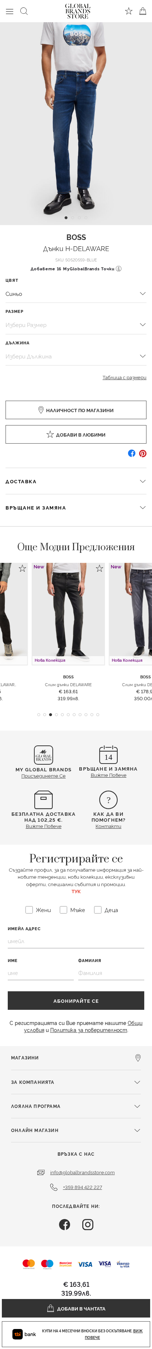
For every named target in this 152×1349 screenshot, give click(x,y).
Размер (15, 311)
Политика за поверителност (88, 1029)
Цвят (12, 280)
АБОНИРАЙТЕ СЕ (76, 1000)
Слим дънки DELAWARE (68, 684)
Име (13, 960)
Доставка (21, 481)
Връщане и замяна (36, 507)
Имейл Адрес (24, 928)
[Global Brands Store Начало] (77, 10)
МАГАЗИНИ (25, 1057)
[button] (38, 714)
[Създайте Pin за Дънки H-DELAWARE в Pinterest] (142, 456)
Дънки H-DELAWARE (76, 248)
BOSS (76, 236)
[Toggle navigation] (10, 11)
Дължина (17, 342)
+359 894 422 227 (82, 1186)
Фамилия (89, 960)
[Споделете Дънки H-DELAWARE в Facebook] (131, 456)
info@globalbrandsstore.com (82, 1172)
